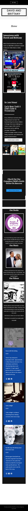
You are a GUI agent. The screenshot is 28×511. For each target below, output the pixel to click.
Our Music (14, 245)
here (9, 460)
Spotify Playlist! (14, 276)
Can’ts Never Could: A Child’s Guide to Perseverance (12, 108)
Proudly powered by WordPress (10, 507)
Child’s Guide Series (14, 190)
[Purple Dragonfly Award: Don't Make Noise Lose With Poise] (14, 223)
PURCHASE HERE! (13, 140)
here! (21, 243)
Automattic (14, 508)
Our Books (14, 210)
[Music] (14, 258)
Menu (14, 2)
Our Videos (14, 278)
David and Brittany (14, 12)
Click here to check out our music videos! (14, 315)
